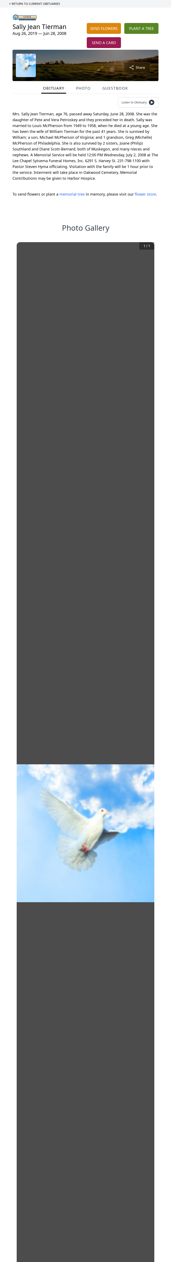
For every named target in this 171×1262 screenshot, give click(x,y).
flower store (145, 194)
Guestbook (115, 88)
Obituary (53, 88)
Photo (83, 88)
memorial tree (72, 194)
